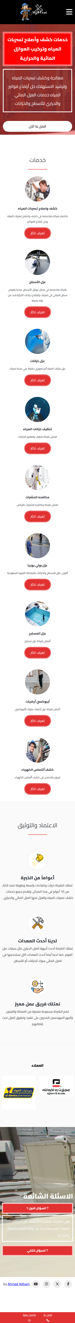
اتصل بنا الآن (37, 126)
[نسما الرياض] (33, 12)
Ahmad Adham (19, 1284)
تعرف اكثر (38, 233)
